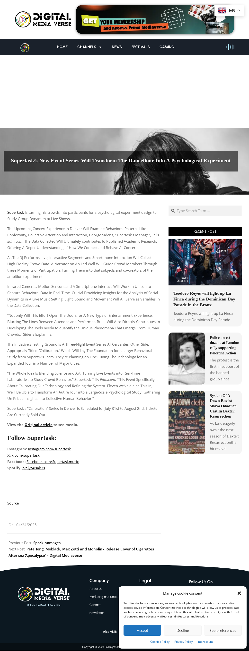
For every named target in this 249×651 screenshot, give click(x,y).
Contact (94, 605)
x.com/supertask (26, 455)
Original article (39, 424)
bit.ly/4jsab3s (33, 467)
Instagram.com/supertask (49, 448)
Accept (142, 630)
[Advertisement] (124, 91)
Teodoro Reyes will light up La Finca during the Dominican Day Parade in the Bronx (204, 299)
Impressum (205, 642)
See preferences (223, 630)
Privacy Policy (183, 642)
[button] (239, 593)
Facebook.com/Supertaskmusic (53, 461)
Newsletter (96, 613)
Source (13, 503)
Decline (183, 630)
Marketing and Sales (103, 597)
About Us (95, 589)
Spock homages (47, 542)
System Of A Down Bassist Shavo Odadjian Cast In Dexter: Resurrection (223, 406)
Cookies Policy (159, 642)
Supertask (16, 212)
